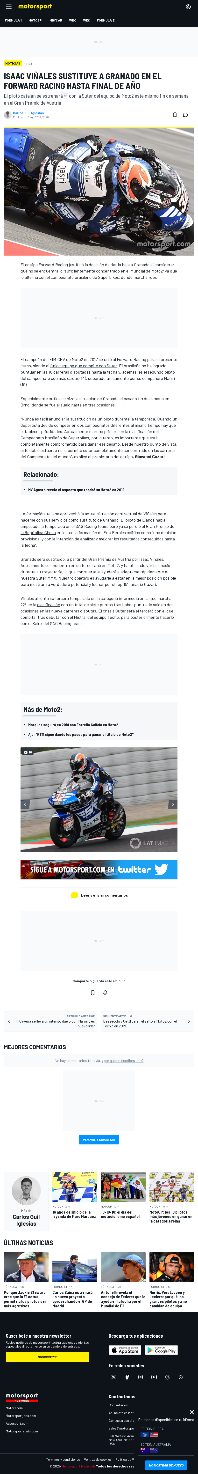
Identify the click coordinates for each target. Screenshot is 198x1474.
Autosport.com (17, 1423)
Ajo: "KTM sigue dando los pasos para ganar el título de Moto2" (81, 734)
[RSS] (181, 1377)
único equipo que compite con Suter (83, 365)
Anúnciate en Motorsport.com (130, 1413)
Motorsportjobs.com (21, 1416)
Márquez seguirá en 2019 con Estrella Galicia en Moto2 (73, 724)
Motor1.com (14, 1408)
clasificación (48, 604)
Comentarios (118, 1405)
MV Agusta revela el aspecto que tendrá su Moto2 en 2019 (76, 489)
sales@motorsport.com (126, 1428)
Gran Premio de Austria (109, 559)
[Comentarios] (187, 115)
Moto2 (157, 270)
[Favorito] (175, 115)
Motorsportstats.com (22, 1431)
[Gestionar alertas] (105, 992)
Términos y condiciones (63, 1459)
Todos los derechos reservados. (122, 1466)
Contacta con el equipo (126, 1420)
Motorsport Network (78, 1466)
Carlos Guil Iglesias (28, 113)
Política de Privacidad (131, 1459)
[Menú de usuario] (188, 7)
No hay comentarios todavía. (99, 1060)
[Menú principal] (9, 7)
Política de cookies (98, 1459)
